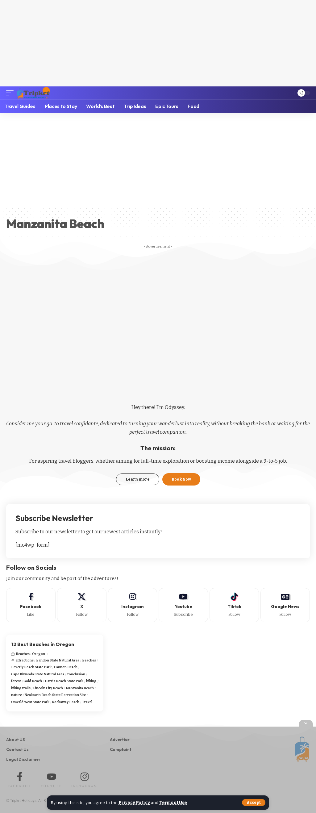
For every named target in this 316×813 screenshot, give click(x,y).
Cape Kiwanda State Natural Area (37, 674)
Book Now (181, 479)
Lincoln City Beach (48, 688)
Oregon (38, 654)
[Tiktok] (234, 605)
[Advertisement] (158, 43)
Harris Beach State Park (64, 681)
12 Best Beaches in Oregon (42, 644)
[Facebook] (31, 605)
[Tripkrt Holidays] (33, 92)
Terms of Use (173, 802)
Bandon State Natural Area (57, 660)
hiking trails (21, 688)
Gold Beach (32, 681)
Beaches (23, 654)
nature (16, 695)
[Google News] (285, 605)
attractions (25, 660)
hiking (91, 681)
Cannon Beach (65, 667)
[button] (253, 802)
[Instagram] (132, 605)
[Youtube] (183, 605)
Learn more (138, 479)
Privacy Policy (134, 802)
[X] (81, 605)
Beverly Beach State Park (31, 667)
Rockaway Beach (65, 702)
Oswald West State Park (30, 702)
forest (16, 681)
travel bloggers (76, 461)
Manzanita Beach (80, 688)
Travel (87, 702)
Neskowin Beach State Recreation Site (55, 695)
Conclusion (76, 674)
